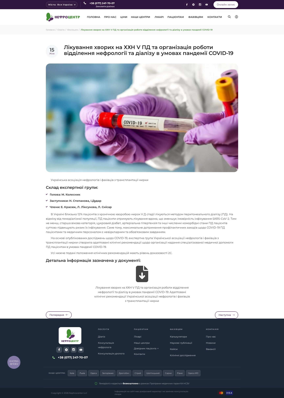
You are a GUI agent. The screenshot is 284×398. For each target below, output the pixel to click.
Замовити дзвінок (105, 6)
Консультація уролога (111, 353)
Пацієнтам (175, 17)
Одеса (93, 373)
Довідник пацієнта (145, 348)
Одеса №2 (193, 373)
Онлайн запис (226, 4)
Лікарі (159, 17)
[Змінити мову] (236, 16)
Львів (82, 373)
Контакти (214, 17)
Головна (93, 17)
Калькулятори (178, 336)
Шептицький (153, 373)
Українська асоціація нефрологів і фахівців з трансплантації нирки (99, 180)
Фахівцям (195, 17)
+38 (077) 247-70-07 (102, 3)
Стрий (138, 373)
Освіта (61, 29)
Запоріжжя (107, 373)
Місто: (60, 4)
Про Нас (110, 17)
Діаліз (101, 336)
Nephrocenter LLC (78, 393)
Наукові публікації (181, 342)
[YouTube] (206, 4)
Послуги (103, 329)
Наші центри (140, 17)
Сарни (168, 373)
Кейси (174, 349)
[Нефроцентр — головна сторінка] (70, 335)
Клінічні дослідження (183, 355)
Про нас (211, 336)
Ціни (123, 17)
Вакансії (211, 349)
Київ (72, 373)
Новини (211, 342)
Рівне (180, 373)
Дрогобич (124, 373)
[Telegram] (193, 4)
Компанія (212, 329)
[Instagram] (200, 4)
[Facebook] (186, 4)
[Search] (228, 14)
